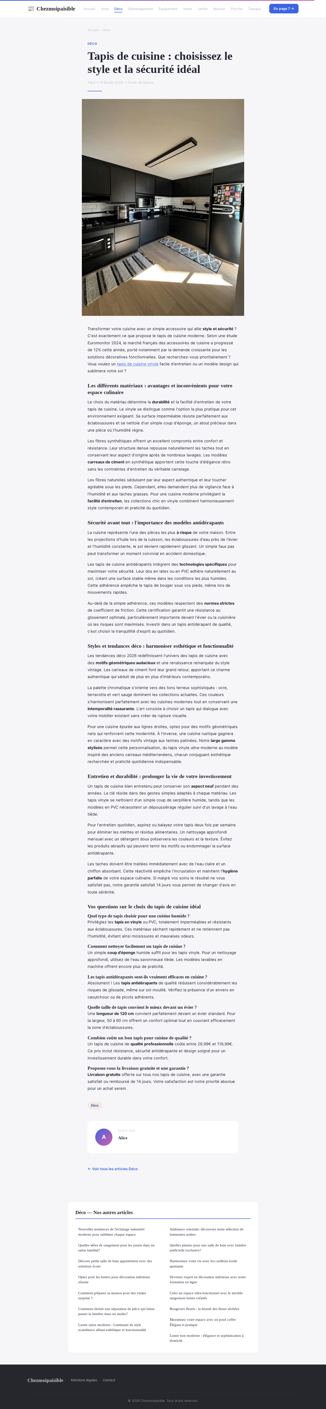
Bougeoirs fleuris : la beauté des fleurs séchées (204, 1309)
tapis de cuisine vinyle (137, 364)
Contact (109, 1380)
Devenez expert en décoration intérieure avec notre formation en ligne (208, 1279)
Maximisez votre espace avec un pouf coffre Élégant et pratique (203, 1322)
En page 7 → (284, 8)
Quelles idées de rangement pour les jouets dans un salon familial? (116, 1247)
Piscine (236, 9)
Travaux (254, 9)
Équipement (168, 9)
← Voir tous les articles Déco (113, 1169)
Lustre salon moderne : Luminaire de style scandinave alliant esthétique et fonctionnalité (112, 1327)
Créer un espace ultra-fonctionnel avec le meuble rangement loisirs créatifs (206, 1295)
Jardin (203, 9)
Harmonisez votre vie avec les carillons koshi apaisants (203, 1263)
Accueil (89, 9)
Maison (219, 9)
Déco (118, 9)
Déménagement (140, 9)
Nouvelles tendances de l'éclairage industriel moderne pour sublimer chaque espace (111, 1231)
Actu (105, 9)
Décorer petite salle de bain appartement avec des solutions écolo (115, 1263)
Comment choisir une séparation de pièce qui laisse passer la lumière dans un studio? (116, 1311)
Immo (187, 9)
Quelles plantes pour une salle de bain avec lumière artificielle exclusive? (208, 1247)
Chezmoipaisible (51, 8)
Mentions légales (84, 1380)
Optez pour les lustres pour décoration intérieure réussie (114, 1279)
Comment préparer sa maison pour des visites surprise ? (112, 1295)
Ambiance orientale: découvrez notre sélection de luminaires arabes (206, 1231)
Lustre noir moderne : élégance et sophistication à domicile (207, 1338)
